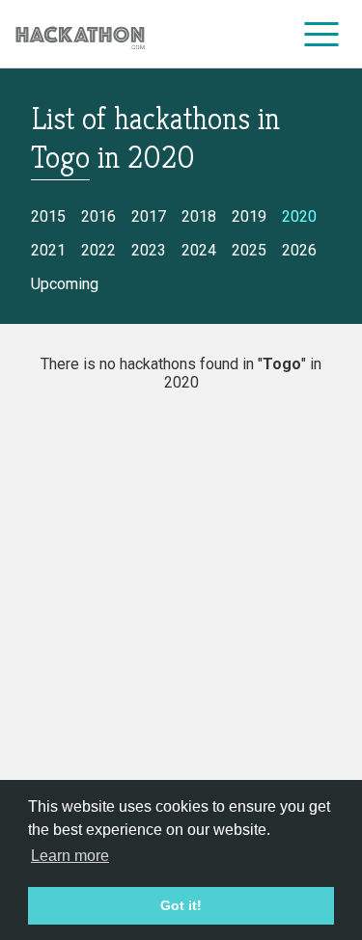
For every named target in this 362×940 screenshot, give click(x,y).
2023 (148, 250)
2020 (299, 216)
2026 (299, 250)
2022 (98, 250)
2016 (98, 216)
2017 (148, 216)
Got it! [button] (181, 905)
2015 (48, 216)
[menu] (322, 33)
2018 (198, 216)
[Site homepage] (80, 34)
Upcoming (64, 284)
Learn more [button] (70, 855)
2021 (48, 250)
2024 (198, 250)
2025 (249, 250)
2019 (249, 216)
